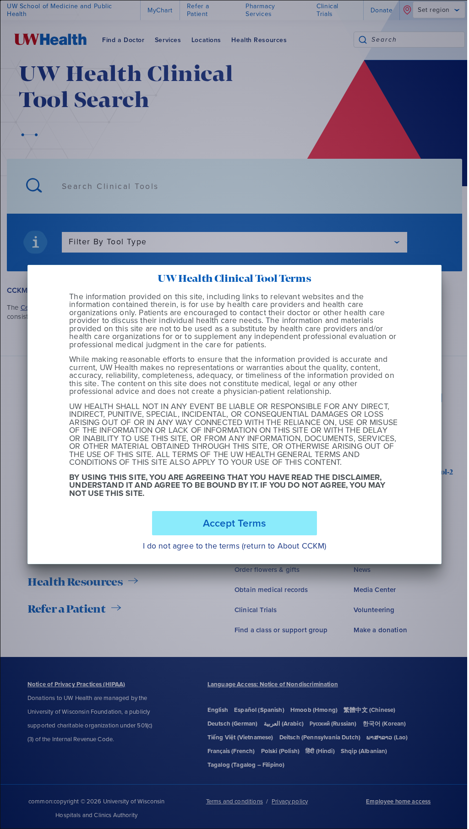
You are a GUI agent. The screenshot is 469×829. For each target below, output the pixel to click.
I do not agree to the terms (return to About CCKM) (235, 546)
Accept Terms (234, 523)
